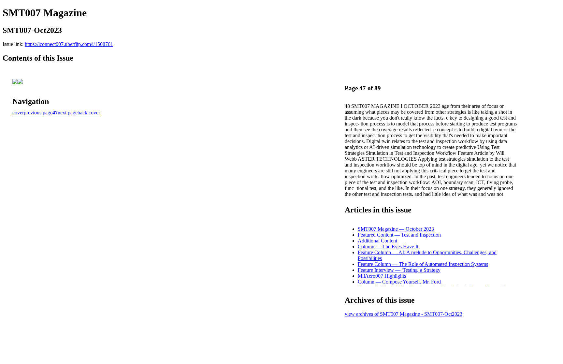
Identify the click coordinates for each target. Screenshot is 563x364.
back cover (89, 112)
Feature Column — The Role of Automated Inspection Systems (423, 264)
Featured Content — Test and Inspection (399, 235)
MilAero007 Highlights (382, 276)
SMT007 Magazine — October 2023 (396, 229)
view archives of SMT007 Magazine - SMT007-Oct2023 (403, 314)
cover (18, 112)
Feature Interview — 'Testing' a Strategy (399, 270)
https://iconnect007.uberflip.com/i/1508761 (69, 44)
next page (68, 112)
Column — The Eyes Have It (388, 246)
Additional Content (377, 240)
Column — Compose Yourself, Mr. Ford (399, 281)
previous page (38, 112)
